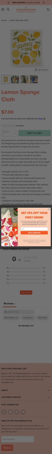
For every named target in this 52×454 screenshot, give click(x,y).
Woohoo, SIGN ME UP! (34, 233)
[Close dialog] (49, 209)
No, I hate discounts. (34, 236)
